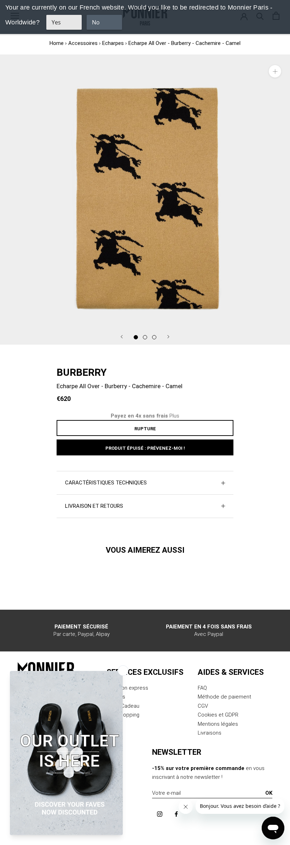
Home (57, 43)
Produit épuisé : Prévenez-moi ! (145, 448)
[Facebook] (176, 813)
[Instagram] (159, 813)
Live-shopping (122, 715)
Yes (56, 22)
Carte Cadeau (122, 706)
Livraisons (209, 733)
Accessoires (83, 43)
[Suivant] (168, 336)
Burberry (82, 372)
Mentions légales (218, 724)
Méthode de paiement (224, 697)
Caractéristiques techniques (106, 482)
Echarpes (113, 43)
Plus (174, 416)
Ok (268, 793)
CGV (203, 706)
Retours (115, 697)
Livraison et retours (94, 506)
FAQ (202, 688)
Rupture (145, 428)
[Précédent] (122, 336)
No (96, 22)
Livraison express (127, 688)
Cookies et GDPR (218, 715)
